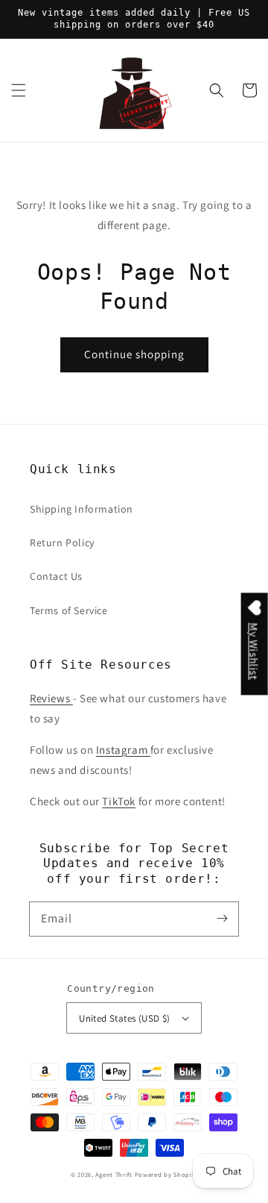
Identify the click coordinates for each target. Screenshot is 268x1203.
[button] (18, 90)
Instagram (123, 750)
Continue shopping (134, 354)
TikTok (118, 801)
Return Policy (62, 542)
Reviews (51, 698)
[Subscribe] (221, 918)
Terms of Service (69, 610)
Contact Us (56, 576)
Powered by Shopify (166, 1174)
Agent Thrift (113, 1174)
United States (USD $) (124, 1018)
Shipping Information (81, 509)
